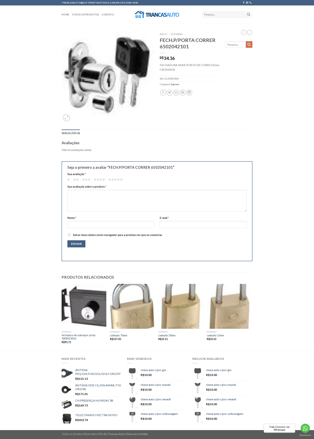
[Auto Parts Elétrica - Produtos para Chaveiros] (157, 14)
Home (65, 14)
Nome (71, 217)
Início (163, 34)
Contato (108, 14)
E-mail (164, 217)
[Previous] (62, 317)
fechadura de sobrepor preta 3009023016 (78, 337)
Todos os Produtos (85, 14)
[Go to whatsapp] (305, 428)
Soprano (177, 34)
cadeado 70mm (118, 335)
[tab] (71, 133)
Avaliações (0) (71, 133)
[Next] (251, 317)
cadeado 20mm (167, 335)
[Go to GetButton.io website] (305, 435)
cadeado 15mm (215, 335)
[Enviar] (248, 14)
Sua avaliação (76, 174)
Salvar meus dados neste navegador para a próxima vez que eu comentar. (117, 234)
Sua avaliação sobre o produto (86, 186)
